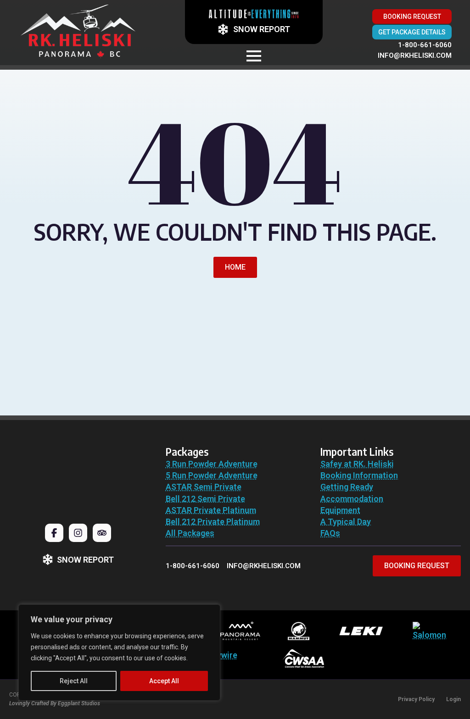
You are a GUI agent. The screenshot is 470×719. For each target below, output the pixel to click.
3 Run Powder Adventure (211, 464)
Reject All (74, 681)
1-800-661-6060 (425, 45)
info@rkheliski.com (415, 55)
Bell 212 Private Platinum (213, 521)
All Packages (190, 533)
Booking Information (359, 475)
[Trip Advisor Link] (102, 533)
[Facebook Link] (54, 533)
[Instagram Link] (78, 533)
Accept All (164, 681)
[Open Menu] (253, 56)
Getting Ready (346, 487)
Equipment (340, 510)
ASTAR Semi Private (203, 487)
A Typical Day (345, 521)
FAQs (330, 533)
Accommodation (351, 498)
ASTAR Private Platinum (211, 510)
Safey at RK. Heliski (357, 464)
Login (453, 699)
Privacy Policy (416, 699)
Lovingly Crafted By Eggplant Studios (54, 703)
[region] (119, 652)
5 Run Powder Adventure (211, 475)
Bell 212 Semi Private (205, 498)
